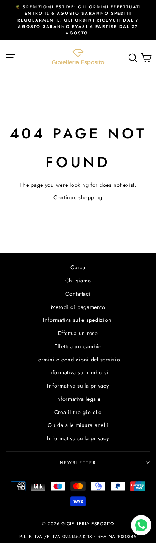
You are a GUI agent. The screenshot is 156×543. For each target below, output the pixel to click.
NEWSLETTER (78, 462)
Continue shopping (78, 197)
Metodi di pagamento (78, 307)
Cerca (78, 267)
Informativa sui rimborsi (77, 372)
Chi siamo (78, 280)
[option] (78, 20)
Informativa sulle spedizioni (78, 320)
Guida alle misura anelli (78, 425)
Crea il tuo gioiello (78, 412)
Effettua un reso (78, 333)
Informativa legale (77, 399)
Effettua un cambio (78, 346)
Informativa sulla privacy (78, 385)
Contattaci (77, 294)
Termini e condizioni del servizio (78, 359)
